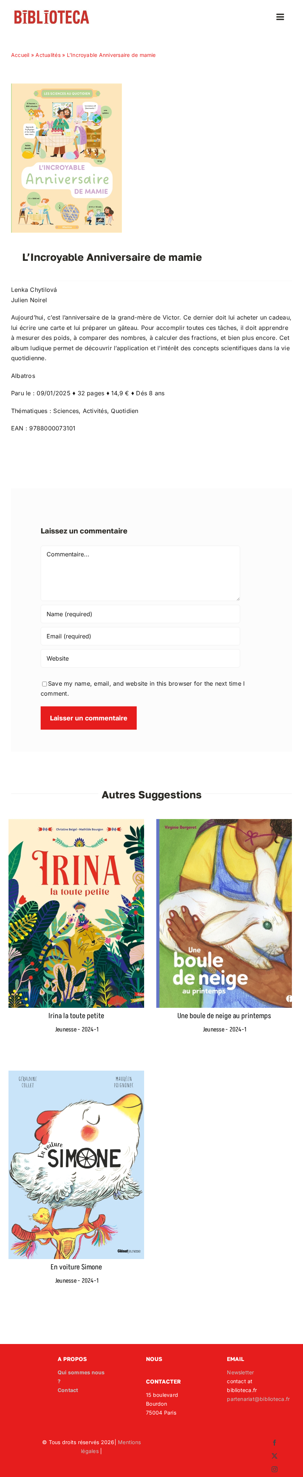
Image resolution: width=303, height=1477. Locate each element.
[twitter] (275, 1456)
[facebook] (275, 1443)
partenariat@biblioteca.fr (258, 1399)
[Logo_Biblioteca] (51, 12)
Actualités (47, 55)
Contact (68, 1390)
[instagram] (275, 1469)
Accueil (20, 55)
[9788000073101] (66, 86)
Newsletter (240, 1372)
